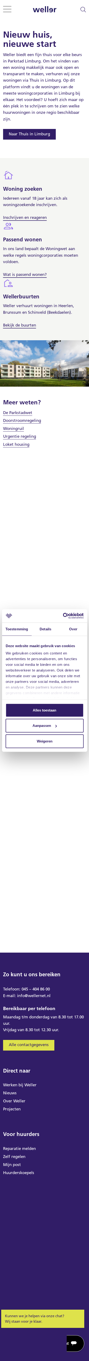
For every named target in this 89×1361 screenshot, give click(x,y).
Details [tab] (45, 629)
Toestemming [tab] (16, 629)
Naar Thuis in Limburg (29, 134)
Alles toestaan (44, 710)
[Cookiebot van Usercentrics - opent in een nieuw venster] (63, 616)
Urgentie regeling (19, 436)
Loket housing (16, 444)
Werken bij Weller (20, 1085)
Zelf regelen (14, 1156)
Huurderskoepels (18, 1172)
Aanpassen (42, 726)
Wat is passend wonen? (25, 274)
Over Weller (14, 1101)
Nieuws (10, 1093)
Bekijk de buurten (19, 325)
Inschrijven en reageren (25, 217)
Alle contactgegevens (29, 1044)
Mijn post (12, 1164)
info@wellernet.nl (34, 995)
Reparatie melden (19, 1148)
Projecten (12, 1109)
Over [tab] (73, 629)
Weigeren (44, 741)
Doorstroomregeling (22, 420)
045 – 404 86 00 (36, 989)
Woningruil (13, 428)
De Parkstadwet (17, 412)
